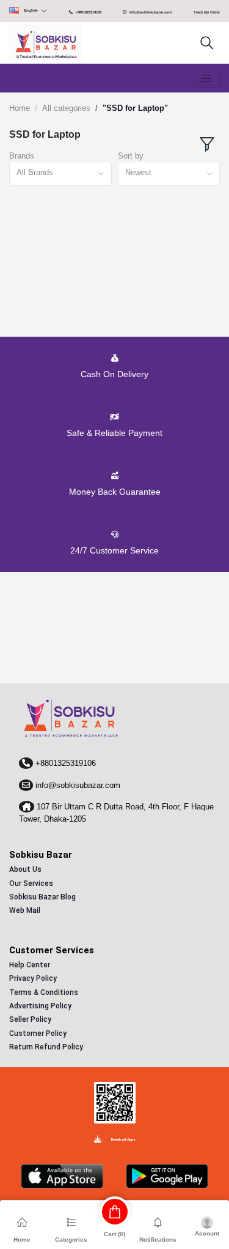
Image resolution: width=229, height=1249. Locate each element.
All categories (66, 108)
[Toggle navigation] (206, 78)
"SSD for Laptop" (135, 108)
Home (19, 108)
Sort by (131, 155)
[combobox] (60, 174)
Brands (21, 155)
